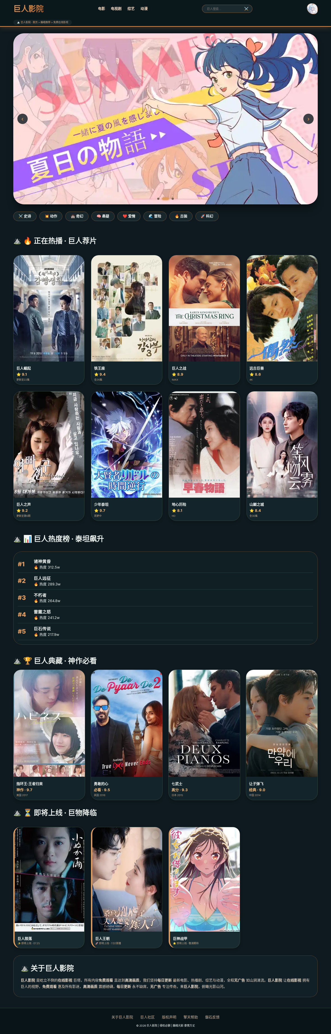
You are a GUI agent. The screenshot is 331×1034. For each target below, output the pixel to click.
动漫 (144, 8)
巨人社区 (147, 1017)
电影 (101, 8)
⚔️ (246, 9)
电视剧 (116, 8)
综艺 (131, 8)
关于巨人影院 (122, 1017)
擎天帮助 (191, 1017)
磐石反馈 (212, 1017)
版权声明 (169, 1017)
